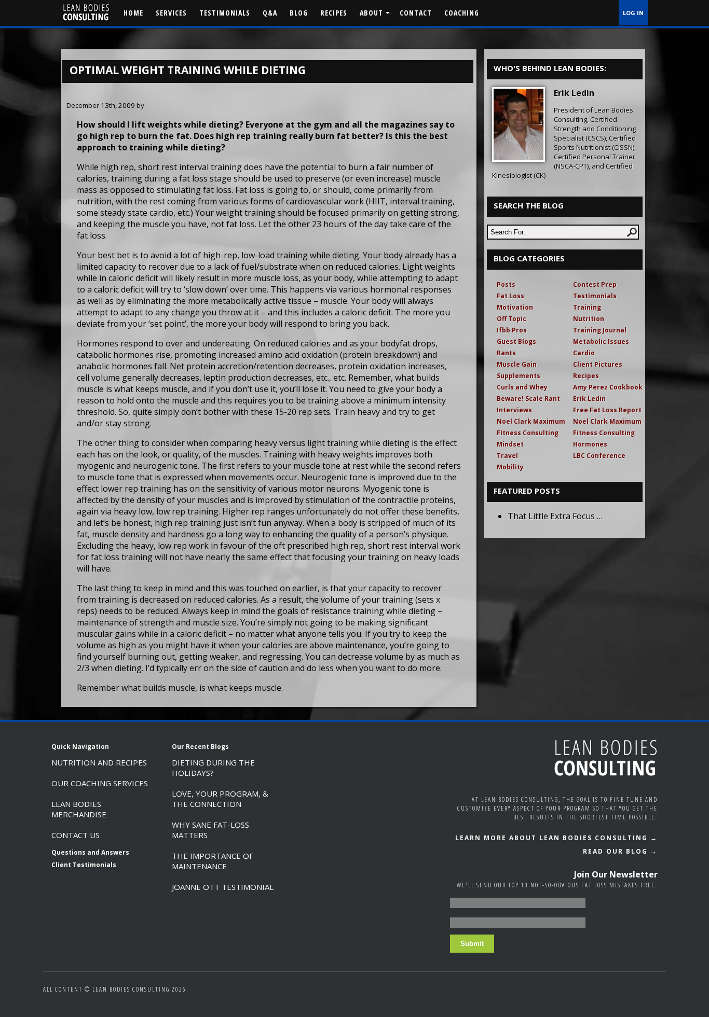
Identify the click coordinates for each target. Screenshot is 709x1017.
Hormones (590, 444)
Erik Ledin (589, 398)
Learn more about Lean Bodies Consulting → (556, 837)
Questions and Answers (90, 852)
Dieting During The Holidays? (213, 767)
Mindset (510, 444)
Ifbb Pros (512, 330)
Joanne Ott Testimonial (223, 887)
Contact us (75, 835)
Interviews (514, 410)
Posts (506, 284)
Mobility (510, 467)
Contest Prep (595, 284)
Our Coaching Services (99, 783)
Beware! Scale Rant (528, 398)
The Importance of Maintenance (212, 861)
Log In (633, 13)
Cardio (584, 353)
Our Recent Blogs (200, 746)
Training (587, 307)
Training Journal (599, 330)
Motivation (515, 307)
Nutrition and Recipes (99, 762)
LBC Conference (599, 455)
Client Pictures (597, 364)
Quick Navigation (80, 746)
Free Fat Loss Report (607, 410)
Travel (507, 455)
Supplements (518, 375)
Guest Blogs (516, 341)
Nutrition (588, 318)
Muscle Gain (517, 364)
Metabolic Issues (601, 341)
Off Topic (511, 318)
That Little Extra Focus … (555, 516)
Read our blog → (620, 851)
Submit (472, 944)
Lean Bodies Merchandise (78, 809)
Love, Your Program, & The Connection (220, 798)
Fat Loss (510, 295)
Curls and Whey (522, 387)
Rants (506, 353)
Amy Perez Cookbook (608, 387)
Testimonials (595, 295)
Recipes (586, 375)
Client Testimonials (83, 864)
